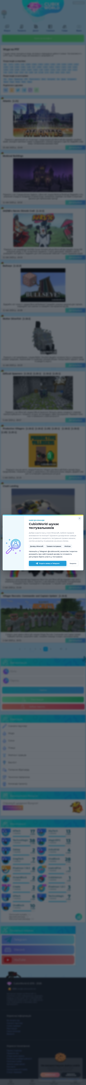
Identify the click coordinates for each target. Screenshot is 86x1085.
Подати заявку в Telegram (49, 563)
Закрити (73, 563)
